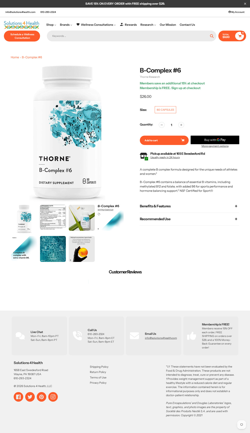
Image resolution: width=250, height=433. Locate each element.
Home (15, 57)
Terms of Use (98, 377)
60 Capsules (165, 109)
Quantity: (146, 124)
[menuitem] (51, 24)
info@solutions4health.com (20, 12)
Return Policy (98, 372)
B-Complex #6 (32, 57)
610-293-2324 (48, 12)
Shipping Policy (99, 366)
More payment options (215, 146)
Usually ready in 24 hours (165, 157)
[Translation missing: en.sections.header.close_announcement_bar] (245, 4)
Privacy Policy (98, 382)
